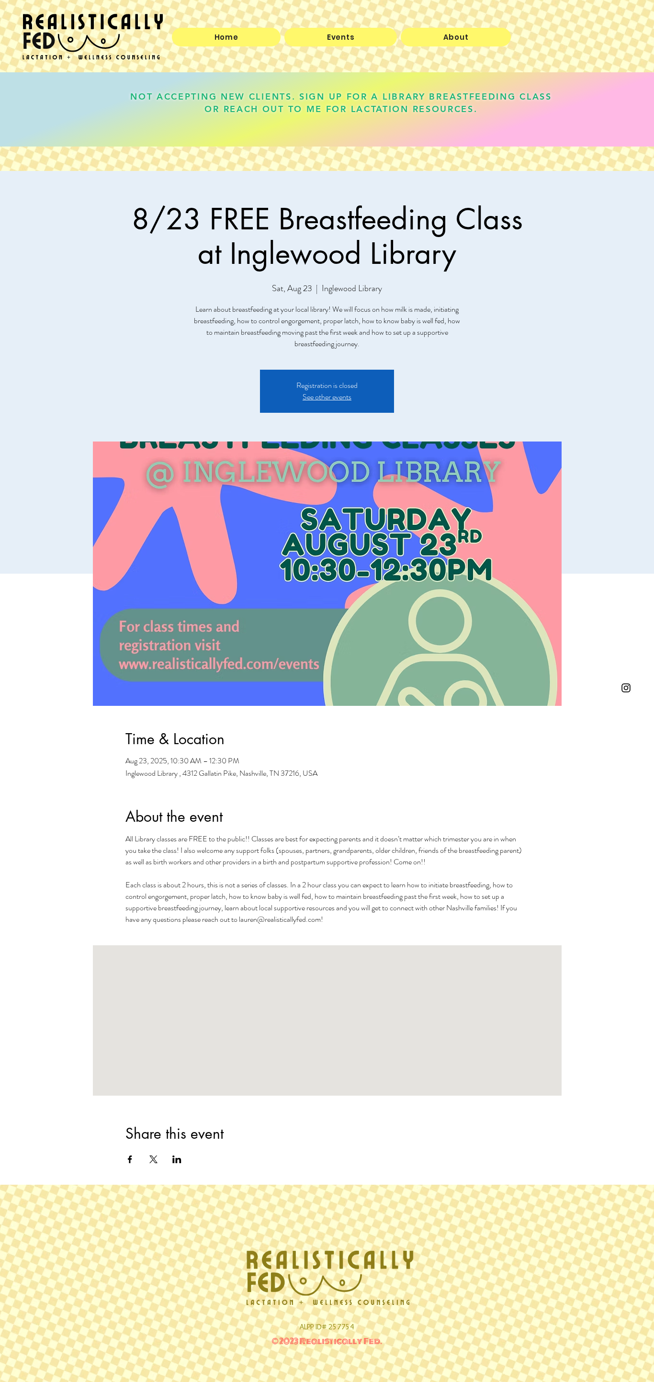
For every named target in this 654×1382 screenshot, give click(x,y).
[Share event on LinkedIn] (176, 1159)
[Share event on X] (153, 1159)
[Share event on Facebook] (130, 1159)
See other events (327, 396)
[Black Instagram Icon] (626, 688)
